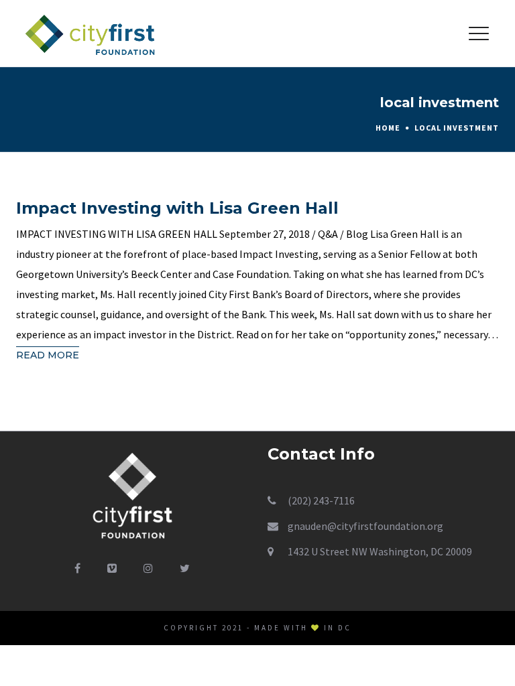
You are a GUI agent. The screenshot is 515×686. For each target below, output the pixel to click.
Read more (47, 355)
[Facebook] (77, 568)
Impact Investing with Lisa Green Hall (177, 208)
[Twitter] (185, 568)
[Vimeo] (112, 568)
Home (388, 128)
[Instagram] (148, 568)
